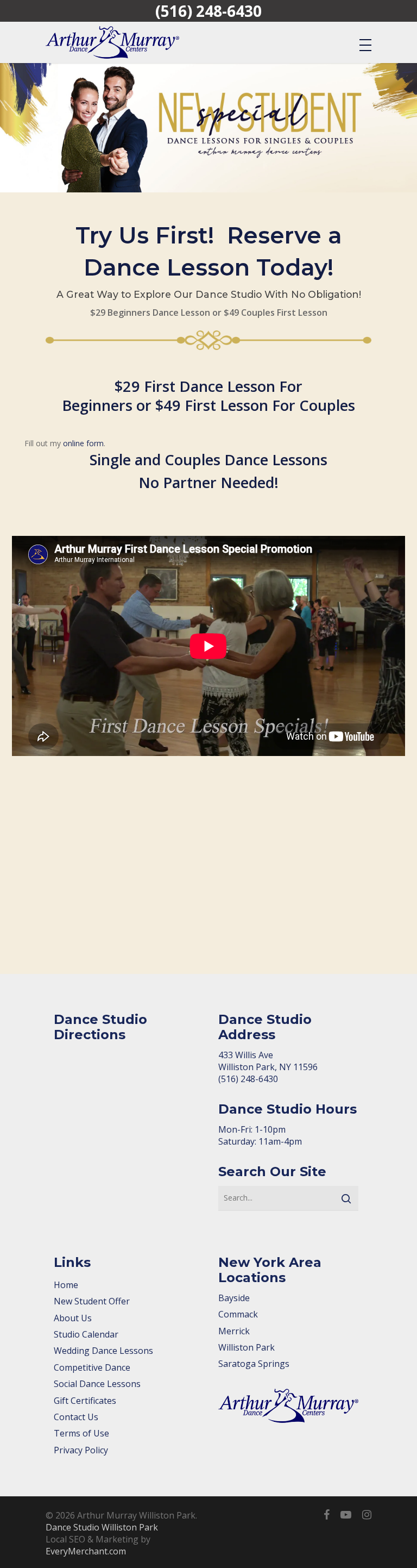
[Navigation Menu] (365, 44)
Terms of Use (81, 1433)
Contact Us (76, 1417)
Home (66, 1285)
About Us (73, 1318)
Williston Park (246, 1347)
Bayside (234, 1298)
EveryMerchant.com (86, 1551)
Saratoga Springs (253, 1364)
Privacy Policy (81, 1450)
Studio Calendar (86, 1334)
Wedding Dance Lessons (103, 1351)
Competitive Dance (92, 1367)
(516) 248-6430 (208, 11)
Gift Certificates (85, 1401)
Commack (238, 1314)
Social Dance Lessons (97, 1384)
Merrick (234, 1331)
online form (83, 443)
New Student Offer (92, 1301)
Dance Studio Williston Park (102, 1527)
